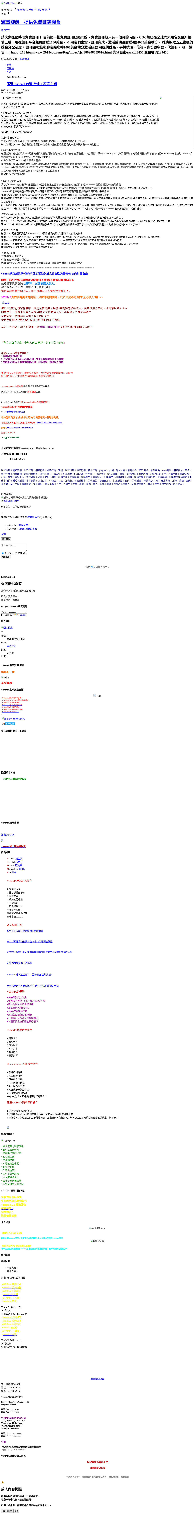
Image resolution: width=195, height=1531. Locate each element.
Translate (22, 615)
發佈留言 (6, 557)
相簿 (9, 65)
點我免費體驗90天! (16, 412)
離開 (16, 1511)
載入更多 (6, 539)
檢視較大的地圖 (97, 1379)
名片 (9, 72)
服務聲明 (125, 1477)
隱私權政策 (113, 1477)
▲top (3, 534)
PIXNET (76, 1477)
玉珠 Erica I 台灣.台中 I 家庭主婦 (32, 84)
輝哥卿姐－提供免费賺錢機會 (31, 22)
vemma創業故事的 (28, 529)
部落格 (10, 68)
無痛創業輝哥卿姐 (10, 501)
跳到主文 (5, 30)
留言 (37, 517)
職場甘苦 (23, 525)
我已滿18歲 (7, 1511)
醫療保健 (24, 59)
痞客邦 (30, 517)
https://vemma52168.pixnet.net (20, 428)
